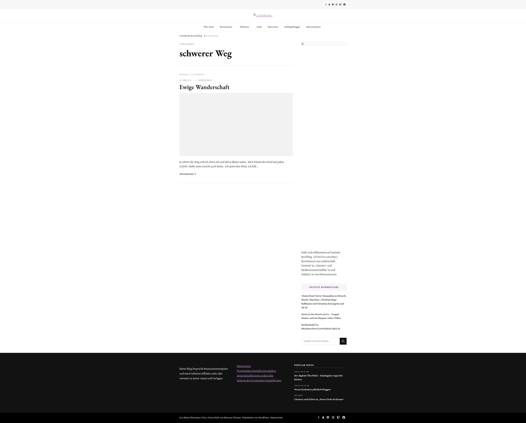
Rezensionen (226, 27)
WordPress (263, 418)
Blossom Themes (232, 418)
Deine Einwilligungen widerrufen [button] (255, 375)
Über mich (209, 27)
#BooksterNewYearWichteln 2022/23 (320, 329)
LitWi (259, 27)
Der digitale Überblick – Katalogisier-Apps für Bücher (318, 378)
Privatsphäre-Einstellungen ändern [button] (256, 371)
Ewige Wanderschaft (204, 87)
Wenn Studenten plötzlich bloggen (312, 389)
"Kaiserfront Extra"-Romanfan (317, 296)
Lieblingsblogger (292, 27)
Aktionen (244, 27)
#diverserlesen (313, 27)
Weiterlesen (186, 174)
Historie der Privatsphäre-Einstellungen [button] (259, 380)
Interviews (273, 27)
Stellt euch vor (301, 372)
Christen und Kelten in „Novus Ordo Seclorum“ (319, 399)
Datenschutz (244, 366)
